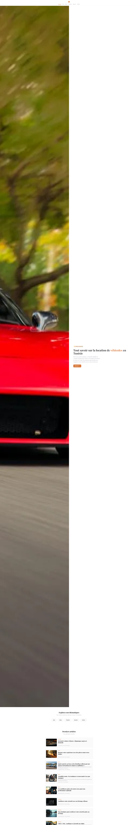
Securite (74, 4)
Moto (66, 4)
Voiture (78, 4)
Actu (63, 4)
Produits (70, 4)
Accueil (59, 4)
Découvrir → (77, 365)
